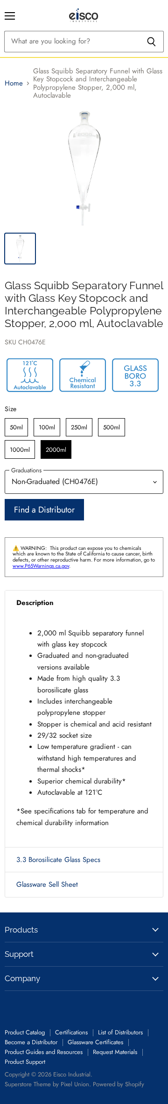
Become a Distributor (31, 1042)
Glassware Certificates (95, 1042)
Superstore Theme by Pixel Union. (48, 1084)
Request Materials (115, 1051)
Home (14, 83)
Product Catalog (25, 1032)
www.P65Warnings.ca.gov (41, 566)
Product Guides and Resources (44, 1051)
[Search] (151, 41)
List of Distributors (120, 1032)
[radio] (16, 427)
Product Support (25, 1061)
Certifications (71, 1032)
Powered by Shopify (118, 1084)
